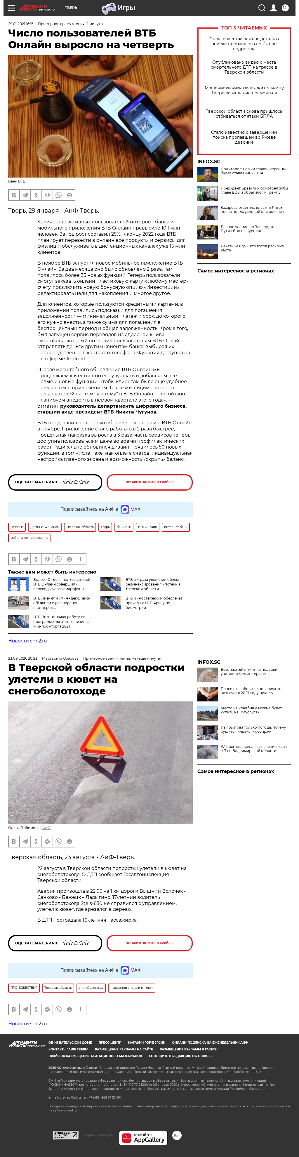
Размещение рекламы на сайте (124, 1049)
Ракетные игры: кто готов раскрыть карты (253, 248)
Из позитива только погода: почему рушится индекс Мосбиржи (253, 729)
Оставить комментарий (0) (150, 482)
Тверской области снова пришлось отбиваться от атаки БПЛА (244, 114)
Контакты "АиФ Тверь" (68, 1049)
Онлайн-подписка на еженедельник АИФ (210, 1043)
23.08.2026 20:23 (22, 658)
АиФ (46, 828)
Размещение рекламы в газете (188, 1049)
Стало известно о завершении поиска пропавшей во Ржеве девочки (244, 137)
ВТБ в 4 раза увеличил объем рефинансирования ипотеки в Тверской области (153, 584)
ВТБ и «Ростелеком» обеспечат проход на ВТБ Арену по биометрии (154, 603)
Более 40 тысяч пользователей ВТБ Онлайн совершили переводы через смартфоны (61, 584)
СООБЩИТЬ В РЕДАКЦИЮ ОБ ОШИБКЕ (181, 1056)
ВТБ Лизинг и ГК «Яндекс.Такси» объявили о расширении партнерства (62, 603)
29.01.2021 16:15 (20, 24)
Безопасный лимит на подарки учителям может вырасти (249, 672)
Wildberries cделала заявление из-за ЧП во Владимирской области (254, 749)
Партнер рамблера (99, 1135)
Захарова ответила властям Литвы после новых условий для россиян (252, 210)
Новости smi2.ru (27, 641)
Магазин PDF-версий (146, 1043)
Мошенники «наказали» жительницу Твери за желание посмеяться (244, 90)
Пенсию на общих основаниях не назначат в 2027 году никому (251, 691)
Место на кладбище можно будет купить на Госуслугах (251, 710)
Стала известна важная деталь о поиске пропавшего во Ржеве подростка (244, 44)
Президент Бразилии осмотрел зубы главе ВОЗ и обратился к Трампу (254, 190)
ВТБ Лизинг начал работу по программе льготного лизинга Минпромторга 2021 (61, 621)
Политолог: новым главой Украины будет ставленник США (253, 171)
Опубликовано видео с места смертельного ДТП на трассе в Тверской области (244, 67)
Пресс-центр (110, 1043)
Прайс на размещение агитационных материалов (95, 1056)
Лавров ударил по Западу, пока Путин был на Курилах (250, 229)
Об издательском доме (70, 1043)
